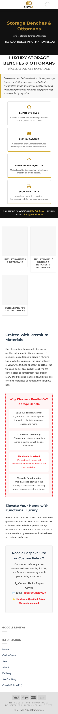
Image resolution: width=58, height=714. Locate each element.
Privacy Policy (40, 703)
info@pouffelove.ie (33, 214)
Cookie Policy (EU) (12, 685)
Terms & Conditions (19, 703)
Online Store (9, 655)
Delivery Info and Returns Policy (23, 705)
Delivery (6, 673)
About (5, 667)
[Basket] (54, 4)
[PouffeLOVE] (29, 4)
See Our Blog (9, 679)
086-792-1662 (37, 210)
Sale (4, 661)
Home (14, 36)
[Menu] (4, 4)
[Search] (47, 4)
